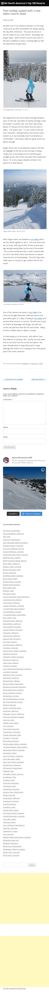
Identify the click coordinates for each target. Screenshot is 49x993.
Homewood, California (11, 636)
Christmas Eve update (13, 379)
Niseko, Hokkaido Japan (12, 708)
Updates (25, 363)
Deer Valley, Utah (9, 618)
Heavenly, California (10, 633)
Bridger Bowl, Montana (11, 585)
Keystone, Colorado (10, 648)
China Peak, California (11, 603)
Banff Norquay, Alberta (11, 558)
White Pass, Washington (12, 846)
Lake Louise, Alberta (10, 663)
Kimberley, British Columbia (13, 657)
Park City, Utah (8, 720)
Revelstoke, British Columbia (14, 750)
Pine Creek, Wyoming (11, 729)
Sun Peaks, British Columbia (13, 813)
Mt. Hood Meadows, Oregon (13, 699)
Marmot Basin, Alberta (11, 681)
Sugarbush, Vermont (11, 801)
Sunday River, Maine (11, 810)
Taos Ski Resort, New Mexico (14, 825)
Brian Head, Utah (9, 588)
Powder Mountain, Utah (12, 735)
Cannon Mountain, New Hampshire (16, 597)
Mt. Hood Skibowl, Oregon (13, 702)
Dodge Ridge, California (12, 624)
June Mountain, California (12, 645)
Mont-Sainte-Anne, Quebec (13, 690)
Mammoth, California (11, 678)
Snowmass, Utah (9, 786)
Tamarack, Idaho (9, 822)
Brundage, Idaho (9, 594)
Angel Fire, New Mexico (11, 540)
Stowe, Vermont (9, 795)
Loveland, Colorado (10, 672)
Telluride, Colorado (10, 828)
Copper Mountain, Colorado (13, 606)
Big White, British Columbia (13, 576)
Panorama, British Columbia (13, 717)
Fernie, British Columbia (12, 627)
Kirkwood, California (10, 660)
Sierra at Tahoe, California (13, 756)
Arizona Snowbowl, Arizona (13, 549)
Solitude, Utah (8, 771)
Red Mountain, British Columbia (15, 744)
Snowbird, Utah (9, 780)
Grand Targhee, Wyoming (12, 630)
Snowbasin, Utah (9, 777)
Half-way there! (38, 379)
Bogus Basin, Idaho (10, 579)
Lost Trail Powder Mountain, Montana (17, 669)
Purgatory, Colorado (10, 738)
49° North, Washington (11, 531)
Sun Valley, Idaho (9, 819)
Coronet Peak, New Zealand (13, 609)
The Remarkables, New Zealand (15, 747)
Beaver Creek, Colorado (12, 567)
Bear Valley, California (11, 564)
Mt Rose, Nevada (9, 705)
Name (5, 427)
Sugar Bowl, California (11, 798)
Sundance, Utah (9, 807)
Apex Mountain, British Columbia (15, 543)
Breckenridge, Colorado (12, 582)
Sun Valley (35, 239)
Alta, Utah (6, 537)
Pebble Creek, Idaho (10, 723)
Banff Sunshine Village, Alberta (15, 561)
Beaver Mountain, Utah (12, 570)
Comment (8, 399)
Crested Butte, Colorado (12, 612)
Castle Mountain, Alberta (12, 600)
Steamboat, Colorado (11, 789)
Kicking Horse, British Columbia (14, 651)
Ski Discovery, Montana (12, 765)
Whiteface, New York (11, 840)
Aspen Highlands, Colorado (13, 552)
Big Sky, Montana (9, 573)
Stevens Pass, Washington (13, 792)
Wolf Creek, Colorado (11, 855)
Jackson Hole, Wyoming (12, 639)
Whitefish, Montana (10, 843)
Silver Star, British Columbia (13, 762)
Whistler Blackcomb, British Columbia (17, 837)
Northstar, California (10, 711)
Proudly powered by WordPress (14, 988)
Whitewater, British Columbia (14, 849)
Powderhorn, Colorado (11, 732)
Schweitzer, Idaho (10, 753)
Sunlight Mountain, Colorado (14, 816)
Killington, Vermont (10, 654)
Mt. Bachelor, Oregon (11, 696)
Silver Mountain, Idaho (11, 759)
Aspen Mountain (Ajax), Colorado (15, 555)
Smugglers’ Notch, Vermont (13, 774)
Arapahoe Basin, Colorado (13, 546)
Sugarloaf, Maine (9, 804)
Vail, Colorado (8, 834)
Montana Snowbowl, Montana (14, 687)
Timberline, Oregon (10, 831)
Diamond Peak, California (12, 621)
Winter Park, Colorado (11, 852)
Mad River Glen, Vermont (12, 675)
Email (5, 437)
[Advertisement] (24, 898)
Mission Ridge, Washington (13, 684)
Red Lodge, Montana (11, 741)
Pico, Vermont (8, 726)
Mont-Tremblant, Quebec (12, 693)
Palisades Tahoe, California (13, 714)
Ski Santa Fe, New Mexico (12, 768)
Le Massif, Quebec (10, 666)
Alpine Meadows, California (13, 534)
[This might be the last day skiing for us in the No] (24, 488)
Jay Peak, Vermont (10, 642)
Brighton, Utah (8, 591)
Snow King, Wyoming (11, 783)
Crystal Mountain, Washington (14, 615)
